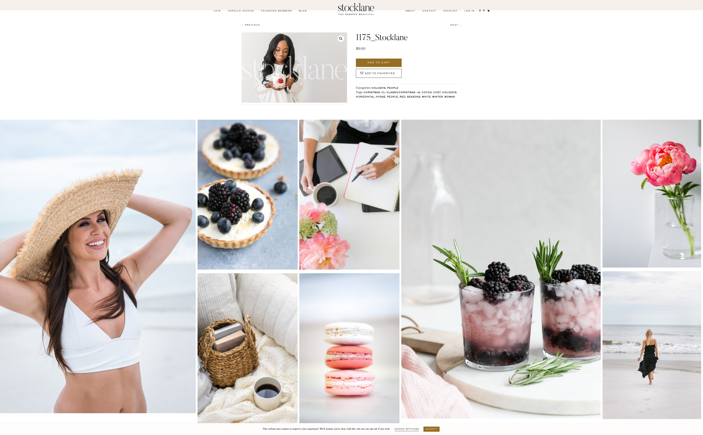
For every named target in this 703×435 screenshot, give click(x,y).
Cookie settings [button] (407, 429)
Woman (450, 97)
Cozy (437, 93)
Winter (437, 97)
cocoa (427, 93)
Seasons (414, 97)
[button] (341, 38)
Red (403, 97)
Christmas (372, 93)
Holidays (378, 88)
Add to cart (378, 63)
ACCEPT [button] (431, 429)
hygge (381, 97)
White (426, 97)
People (392, 88)
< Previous (251, 25)
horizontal (365, 97)
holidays (449, 93)
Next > (455, 25)
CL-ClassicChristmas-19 (401, 93)
